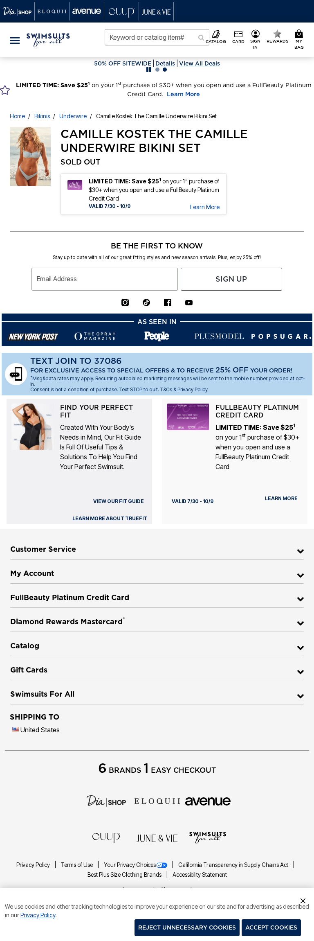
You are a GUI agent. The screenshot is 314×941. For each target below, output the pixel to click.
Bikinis (42, 116)
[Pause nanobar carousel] (149, 69)
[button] (255, 40)
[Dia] (106, 800)
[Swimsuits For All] (207, 837)
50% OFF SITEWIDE (122, 63)
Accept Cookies (271, 927)
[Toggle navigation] (14, 40)
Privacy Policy (33, 865)
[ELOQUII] (157, 800)
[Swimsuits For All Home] (48, 39)
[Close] (303, 899)
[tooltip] (17, 11)
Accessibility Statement (200, 874)
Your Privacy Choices (130, 865)
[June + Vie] (157, 838)
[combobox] (157, 37)
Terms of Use (77, 865)
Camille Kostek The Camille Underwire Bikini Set (156, 116)
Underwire (73, 116)
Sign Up (231, 279)
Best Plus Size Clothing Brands (125, 874)
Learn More (183, 94)
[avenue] (208, 801)
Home (17, 116)
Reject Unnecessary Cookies (187, 927)
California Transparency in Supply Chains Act (233, 865)
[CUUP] (106, 837)
